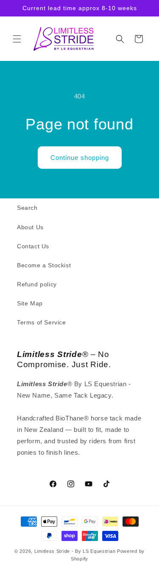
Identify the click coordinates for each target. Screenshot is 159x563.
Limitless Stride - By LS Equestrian (75, 551)
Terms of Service (41, 322)
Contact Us (33, 246)
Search (27, 207)
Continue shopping (79, 157)
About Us (30, 227)
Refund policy (37, 284)
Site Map (30, 303)
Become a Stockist (44, 265)
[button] (17, 39)
